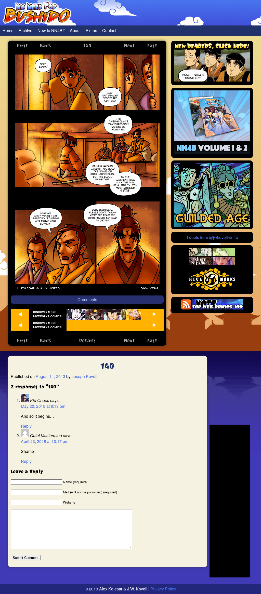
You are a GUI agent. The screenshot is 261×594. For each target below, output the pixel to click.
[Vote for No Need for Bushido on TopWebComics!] (217, 308)
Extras (91, 30)
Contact (109, 30)
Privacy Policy (163, 589)
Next (129, 45)
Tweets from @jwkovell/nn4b (212, 237)
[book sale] (212, 152)
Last (152, 45)
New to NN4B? (51, 30)
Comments (87, 299)
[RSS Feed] (186, 308)
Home (8, 30)
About (75, 30)
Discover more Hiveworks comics (47, 314)
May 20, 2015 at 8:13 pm (43, 406)
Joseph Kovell (84, 376)
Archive (25, 30)
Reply (26, 426)
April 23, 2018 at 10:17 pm (44, 441)
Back (45, 45)
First (22, 45)
